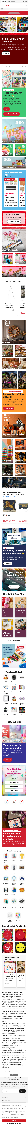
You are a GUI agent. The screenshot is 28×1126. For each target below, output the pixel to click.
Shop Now (8, 563)
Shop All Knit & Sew (14, 640)
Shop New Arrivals (14, 221)
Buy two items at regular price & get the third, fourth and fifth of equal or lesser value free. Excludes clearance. (14, 1042)
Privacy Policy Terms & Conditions (10, 1117)
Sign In (7, 109)
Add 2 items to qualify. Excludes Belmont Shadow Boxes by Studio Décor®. (13, 1019)
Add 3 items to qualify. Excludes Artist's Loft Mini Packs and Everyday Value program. (13, 1031)
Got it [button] (14, 1120)
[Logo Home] (8, 5)
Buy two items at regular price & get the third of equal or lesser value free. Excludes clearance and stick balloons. (13, 1025)
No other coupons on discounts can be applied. (12, 1046)
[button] (14, 1123)
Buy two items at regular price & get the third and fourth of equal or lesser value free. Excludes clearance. (13, 1037)
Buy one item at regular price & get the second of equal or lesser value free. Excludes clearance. (14, 1013)
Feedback (14, 1074)
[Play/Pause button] (3, 67)
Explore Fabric (14, 587)
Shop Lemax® (7, 54)
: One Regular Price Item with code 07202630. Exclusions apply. (13, 1066)
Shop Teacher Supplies (11, 114)
